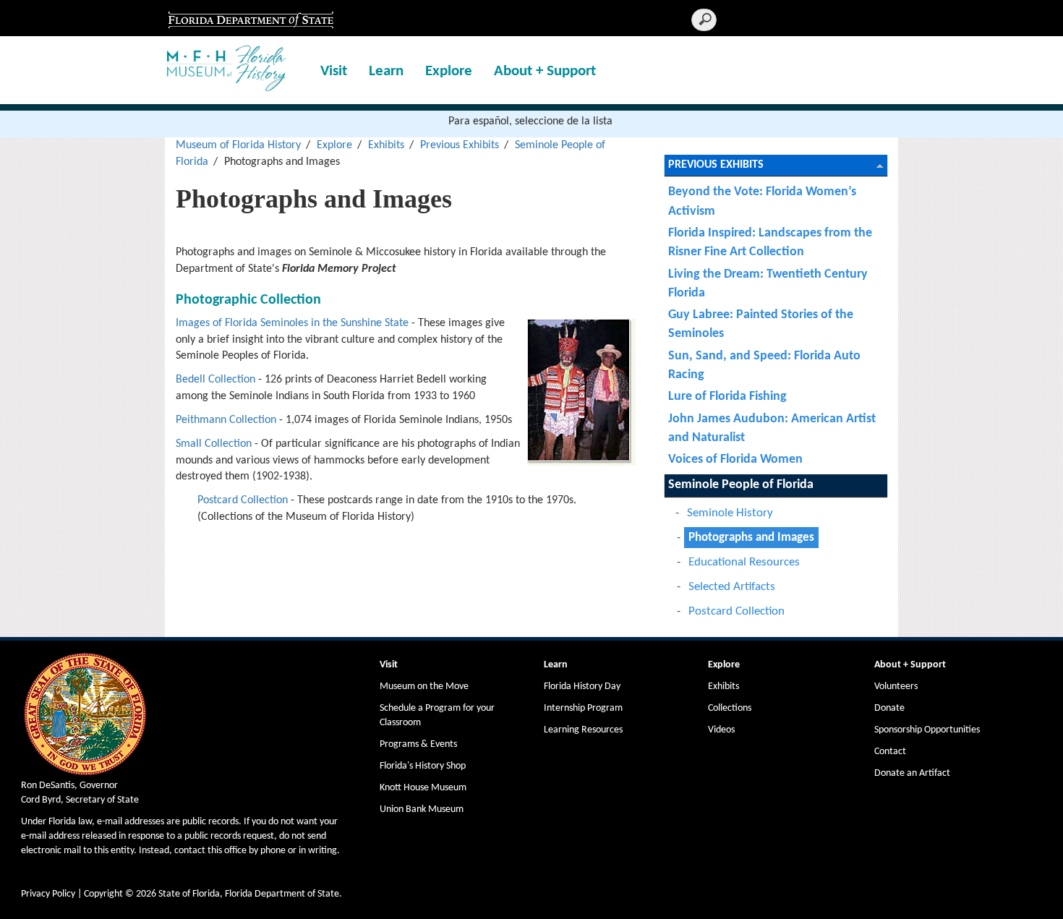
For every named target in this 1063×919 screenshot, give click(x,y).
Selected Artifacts (731, 587)
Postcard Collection (242, 500)
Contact (890, 751)
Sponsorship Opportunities (927, 729)
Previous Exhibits (459, 145)
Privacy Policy (48, 894)
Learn (386, 71)
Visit (333, 71)
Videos (721, 729)
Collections (729, 708)
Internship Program (583, 708)
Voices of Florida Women (735, 459)
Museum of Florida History (238, 145)
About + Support (545, 71)
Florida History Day (582, 686)
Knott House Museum (423, 787)
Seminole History (730, 513)
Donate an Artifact (912, 773)
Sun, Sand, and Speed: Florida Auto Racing (764, 365)
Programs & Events (418, 744)
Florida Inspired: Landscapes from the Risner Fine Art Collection (770, 242)
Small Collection (214, 444)
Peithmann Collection (226, 420)
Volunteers (896, 686)
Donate (889, 708)
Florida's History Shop (423, 766)
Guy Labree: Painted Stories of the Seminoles (760, 324)
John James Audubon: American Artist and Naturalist (772, 428)
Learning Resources (583, 729)
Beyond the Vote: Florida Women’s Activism (762, 201)
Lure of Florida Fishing (727, 396)
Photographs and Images (751, 537)
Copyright (103, 894)
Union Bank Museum (422, 809)
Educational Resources (744, 562)
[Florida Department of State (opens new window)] (250, 18)
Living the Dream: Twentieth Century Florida (768, 284)
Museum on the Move (424, 686)
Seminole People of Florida (741, 485)
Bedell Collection (215, 379)
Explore (448, 71)
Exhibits (386, 145)
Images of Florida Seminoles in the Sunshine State (292, 323)
